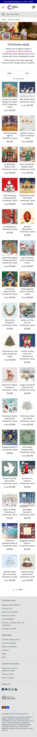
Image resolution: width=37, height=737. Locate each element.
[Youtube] (6, 689)
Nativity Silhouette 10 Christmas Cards (27, 229)
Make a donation (9, 646)
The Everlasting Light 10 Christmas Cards (9, 135)
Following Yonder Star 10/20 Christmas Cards (27, 198)
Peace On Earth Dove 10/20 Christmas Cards (9, 481)
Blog (4, 653)
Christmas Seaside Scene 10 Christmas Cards (9, 543)
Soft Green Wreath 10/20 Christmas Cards (27, 449)
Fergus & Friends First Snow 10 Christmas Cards (27, 387)
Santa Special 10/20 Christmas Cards (27, 291)
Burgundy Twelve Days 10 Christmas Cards (27, 543)
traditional (27, 51)
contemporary (11, 51)
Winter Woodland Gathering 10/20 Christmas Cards (9, 260)
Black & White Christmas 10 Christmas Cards (9, 512)
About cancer (8, 678)
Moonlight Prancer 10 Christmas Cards (27, 512)
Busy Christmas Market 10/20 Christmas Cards (27, 167)
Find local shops (9, 643)
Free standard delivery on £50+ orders (18, 2)
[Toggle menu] (3, 7)
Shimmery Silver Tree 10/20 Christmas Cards (27, 418)
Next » (21, 589)
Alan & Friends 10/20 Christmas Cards (27, 260)
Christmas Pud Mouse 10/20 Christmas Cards (27, 574)
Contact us (7, 608)
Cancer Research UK (11, 639)
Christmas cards (13, 20)
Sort (27, 73)
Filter (10, 73)
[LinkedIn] (16, 689)
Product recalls (8, 615)
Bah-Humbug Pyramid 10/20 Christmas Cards (9, 198)
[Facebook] (3, 689)
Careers (5, 650)
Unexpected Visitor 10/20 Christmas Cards (9, 167)
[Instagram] (9, 689)
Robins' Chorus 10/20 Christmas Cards (27, 135)
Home (4, 20)
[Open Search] (3, 14)
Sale (4, 657)
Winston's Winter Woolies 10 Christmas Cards (9, 387)
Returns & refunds (10, 612)
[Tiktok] (13, 689)
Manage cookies (9, 628)
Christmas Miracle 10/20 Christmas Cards (9, 291)
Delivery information (11, 605)
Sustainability (8, 619)
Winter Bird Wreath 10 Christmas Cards (9, 322)
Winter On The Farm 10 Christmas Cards (27, 322)
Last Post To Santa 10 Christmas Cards (27, 481)
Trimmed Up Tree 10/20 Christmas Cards (9, 353)
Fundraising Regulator (8, 699)
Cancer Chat (7, 674)
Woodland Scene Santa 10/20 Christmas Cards (9, 418)
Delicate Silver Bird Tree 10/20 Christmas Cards (9, 574)
